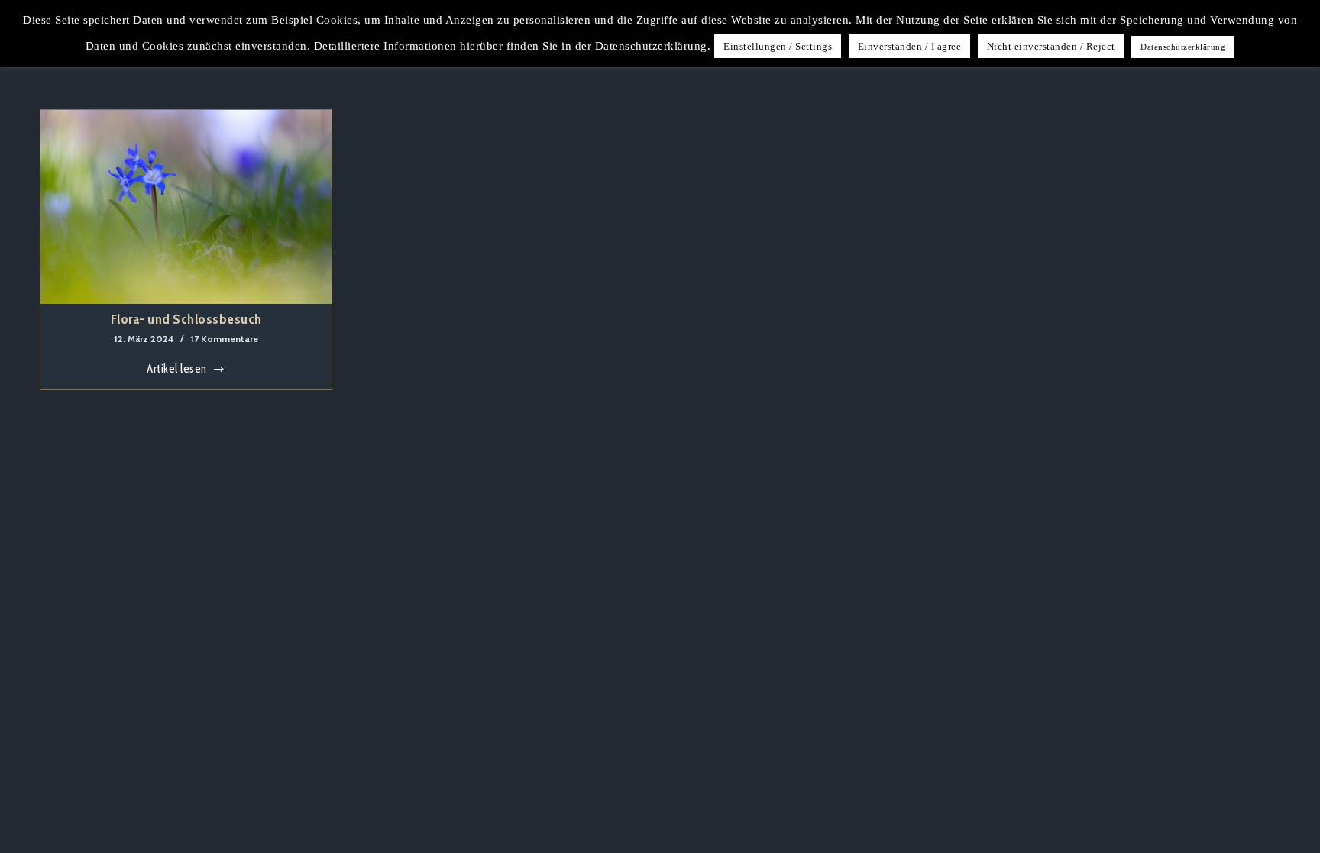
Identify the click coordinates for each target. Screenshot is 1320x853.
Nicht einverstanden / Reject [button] (1051, 46)
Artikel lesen (182, 371)
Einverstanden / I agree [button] (910, 46)
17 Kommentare (224, 338)
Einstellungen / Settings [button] (777, 46)
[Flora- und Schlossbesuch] (186, 207)
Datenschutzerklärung (1182, 46)
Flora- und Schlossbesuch (186, 319)
